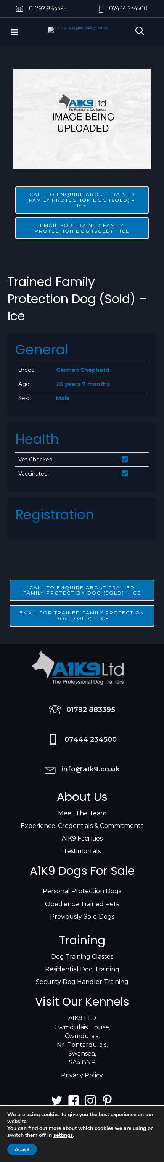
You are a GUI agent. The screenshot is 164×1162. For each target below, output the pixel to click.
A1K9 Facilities (82, 838)
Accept (22, 1149)
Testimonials (82, 851)
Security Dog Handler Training (82, 981)
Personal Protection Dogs (82, 891)
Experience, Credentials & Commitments (82, 825)
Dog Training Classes (82, 956)
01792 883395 (47, 8)
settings (63, 1135)
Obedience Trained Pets (82, 904)
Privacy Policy (82, 1075)
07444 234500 (128, 8)
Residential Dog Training (82, 969)
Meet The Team (82, 813)
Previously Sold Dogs (82, 916)
